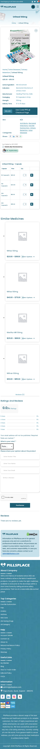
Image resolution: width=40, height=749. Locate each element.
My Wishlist (5, 663)
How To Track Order (8, 670)
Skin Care (4, 618)
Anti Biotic (24, 123)
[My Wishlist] (35, 1)
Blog (2, 666)
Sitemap (4, 652)
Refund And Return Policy (10, 645)
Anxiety (3, 611)
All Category (5, 624)
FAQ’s (3, 676)
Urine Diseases (14, 69)
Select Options (27, 257)
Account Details (7, 635)
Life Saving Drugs (7, 621)
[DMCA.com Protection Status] (32, 534)
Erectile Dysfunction (27, 127)
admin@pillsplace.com (11, 553)
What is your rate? (8, 441)
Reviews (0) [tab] (20, 394)
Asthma (4, 614)
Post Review (20, 505)
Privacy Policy (6, 649)
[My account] (32, 1)
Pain (2, 608)
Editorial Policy (6, 673)
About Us (4, 642)
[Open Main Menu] (38, 6)
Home (14, 23)
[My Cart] (37, 1)
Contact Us (5, 639)
